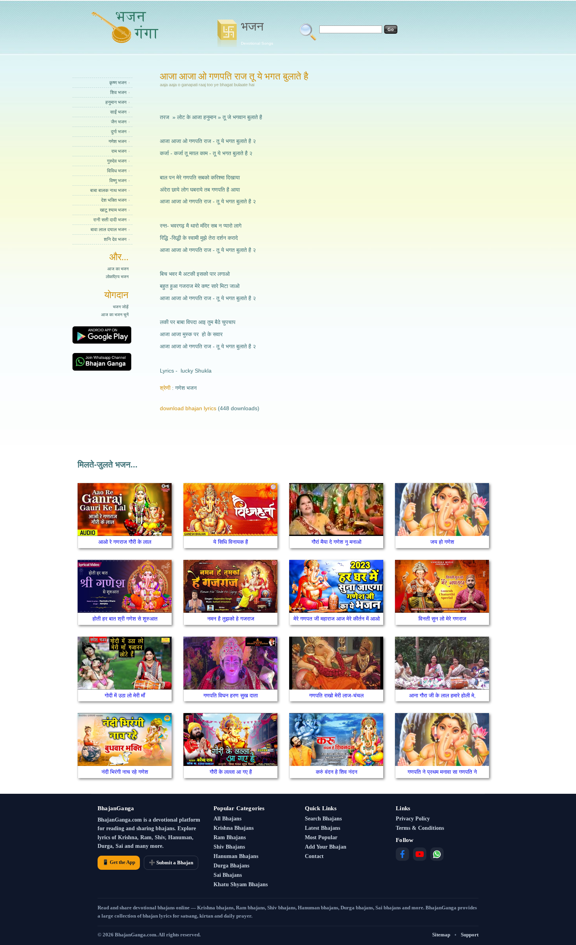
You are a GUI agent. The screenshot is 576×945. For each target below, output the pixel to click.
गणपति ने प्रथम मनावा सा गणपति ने (442, 772)
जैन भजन (119, 122)
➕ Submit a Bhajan (171, 862)
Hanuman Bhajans (236, 856)
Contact (314, 856)
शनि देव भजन (115, 239)
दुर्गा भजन (119, 131)
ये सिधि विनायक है (230, 542)
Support (469, 935)
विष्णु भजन (118, 180)
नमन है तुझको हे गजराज (230, 619)
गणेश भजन (118, 141)
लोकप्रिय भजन (117, 276)
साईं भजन (118, 112)
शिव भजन (118, 92)
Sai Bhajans (228, 875)
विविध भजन (117, 171)
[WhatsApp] (437, 854)
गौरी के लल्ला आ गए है (231, 772)
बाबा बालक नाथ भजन (108, 190)
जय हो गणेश (442, 542)
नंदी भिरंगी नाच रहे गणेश (124, 772)
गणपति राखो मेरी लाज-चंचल (336, 695)
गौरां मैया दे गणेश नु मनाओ (336, 542)
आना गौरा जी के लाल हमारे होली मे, (442, 695)
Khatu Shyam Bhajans (241, 884)
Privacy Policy (413, 819)
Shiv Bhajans (229, 847)
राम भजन (119, 151)
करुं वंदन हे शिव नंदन (336, 772)
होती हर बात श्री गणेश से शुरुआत (125, 619)
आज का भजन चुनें (115, 314)
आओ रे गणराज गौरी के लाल (124, 542)
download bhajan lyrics (188, 408)
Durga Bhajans (231, 866)
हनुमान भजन (116, 102)
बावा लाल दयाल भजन (109, 229)
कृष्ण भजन (118, 82)
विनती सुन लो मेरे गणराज (442, 619)
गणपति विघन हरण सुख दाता (230, 695)
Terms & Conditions (420, 828)
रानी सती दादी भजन (110, 220)
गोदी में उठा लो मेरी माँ (125, 695)
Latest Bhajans (322, 828)
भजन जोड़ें (121, 306)
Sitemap (441, 935)
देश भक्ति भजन (114, 200)
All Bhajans (227, 819)
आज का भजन (118, 268)
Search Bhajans (323, 819)
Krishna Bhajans (234, 828)
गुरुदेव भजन (117, 161)
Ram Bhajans (230, 837)
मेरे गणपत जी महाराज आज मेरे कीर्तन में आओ (336, 619)
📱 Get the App (118, 862)
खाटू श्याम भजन (113, 210)
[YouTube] (419, 854)
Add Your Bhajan (325, 847)
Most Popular (321, 837)
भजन (257, 32)
